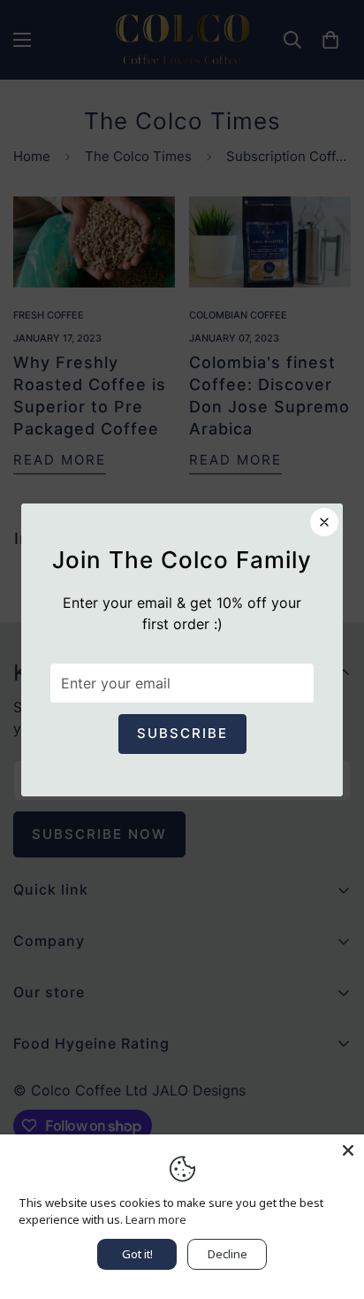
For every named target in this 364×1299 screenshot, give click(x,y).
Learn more (155, 1219)
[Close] (348, 1150)
